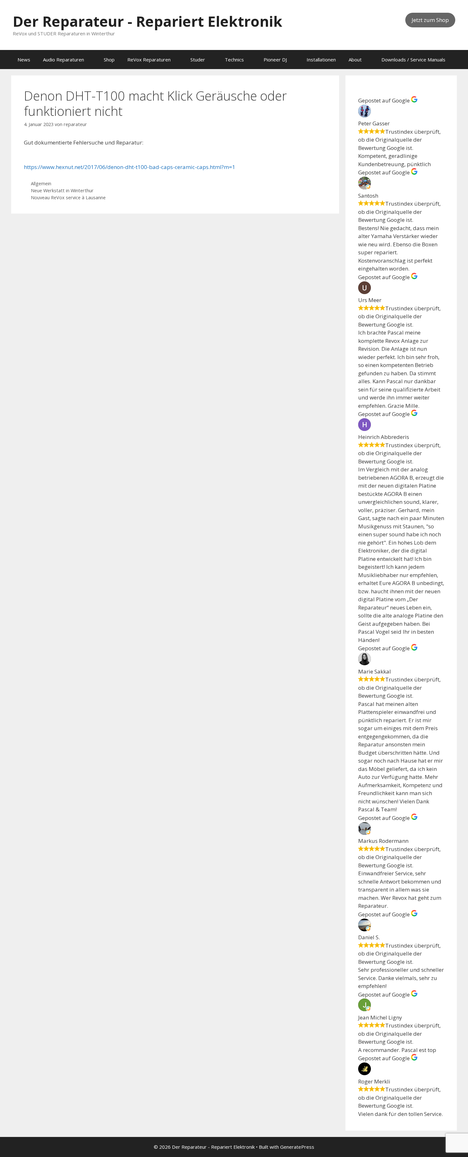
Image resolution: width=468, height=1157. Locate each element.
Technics (234, 59)
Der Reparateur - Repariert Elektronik (147, 21)
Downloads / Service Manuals (413, 59)
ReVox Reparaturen (149, 59)
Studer (197, 59)
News (24, 59)
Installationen (321, 59)
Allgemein (41, 183)
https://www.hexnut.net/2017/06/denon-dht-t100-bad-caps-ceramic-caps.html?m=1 (129, 167)
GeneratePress (297, 1147)
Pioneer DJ (275, 59)
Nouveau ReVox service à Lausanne (68, 197)
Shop (109, 59)
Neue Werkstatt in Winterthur (62, 190)
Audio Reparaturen (63, 59)
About (355, 59)
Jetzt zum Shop (430, 20)
